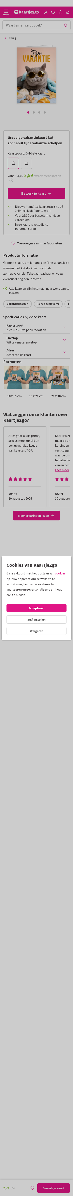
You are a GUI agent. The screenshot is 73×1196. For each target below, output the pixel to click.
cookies (60, 573)
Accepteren (36, 608)
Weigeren (36, 631)
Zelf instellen (36, 619)
